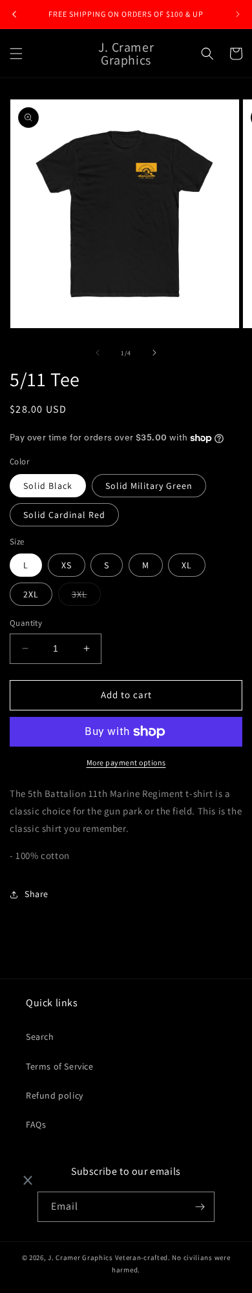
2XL (31, 594)
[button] (16, 53)
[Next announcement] (238, 14)
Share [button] (36, 894)
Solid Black (47, 485)
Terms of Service (60, 1066)
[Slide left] (97, 352)
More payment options (126, 762)
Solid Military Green (149, 485)
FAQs (36, 1124)
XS (66, 565)
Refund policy (54, 1095)
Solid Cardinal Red (64, 515)
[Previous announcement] (14, 14)
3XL (86, 597)
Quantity (26, 622)
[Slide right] (154, 352)
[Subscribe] (199, 1207)
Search (40, 1036)
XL (187, 565)
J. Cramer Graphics (80, 1257)
